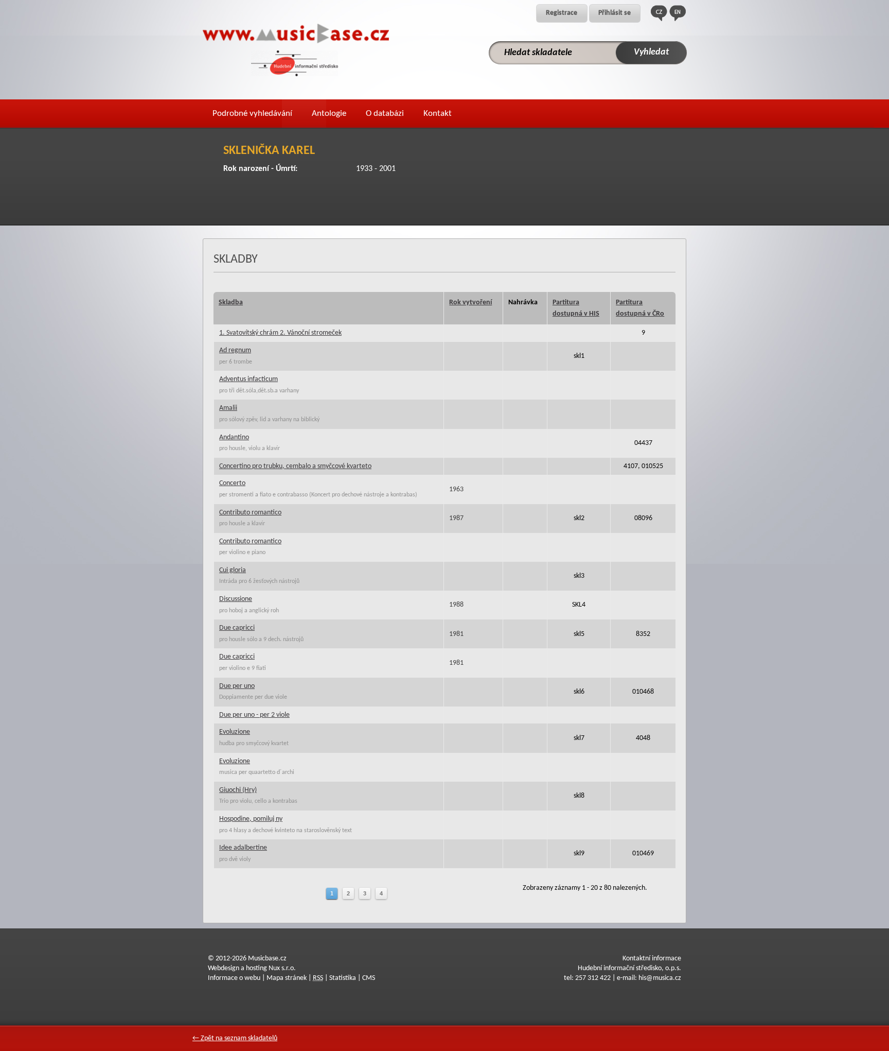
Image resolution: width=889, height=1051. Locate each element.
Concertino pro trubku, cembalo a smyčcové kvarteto (295, 466)
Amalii (228, 408)
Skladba (231, 302)
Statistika (342, 978)
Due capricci (237, 628)
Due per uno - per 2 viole (254, 715)
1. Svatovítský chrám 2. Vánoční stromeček (280, 333)
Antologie (329, 113)
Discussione (235, 599)
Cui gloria (232, 570)
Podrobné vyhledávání (252, 113)
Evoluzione (234, 732)
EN (677, 13)
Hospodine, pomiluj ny (250, 819)
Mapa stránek (286, 978)
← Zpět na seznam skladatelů (234, 1038)
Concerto (232, 483)
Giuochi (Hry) (238, 790)
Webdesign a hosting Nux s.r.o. (252, 968)
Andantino (234, 437)
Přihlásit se (614, 13)
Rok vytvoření (470, 302)
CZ (659, 13)
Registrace (561, 13)
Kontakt (437, 113)
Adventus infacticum (248, 379)
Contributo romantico (250, 512)
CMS (368, 978)
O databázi (385, 113)
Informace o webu (234, 978)
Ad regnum (235, 350)
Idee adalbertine (243, 848)
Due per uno (237, 686)
